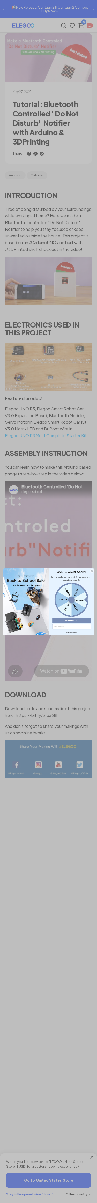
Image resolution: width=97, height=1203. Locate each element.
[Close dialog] (91, 570)
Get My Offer (71, 620)
